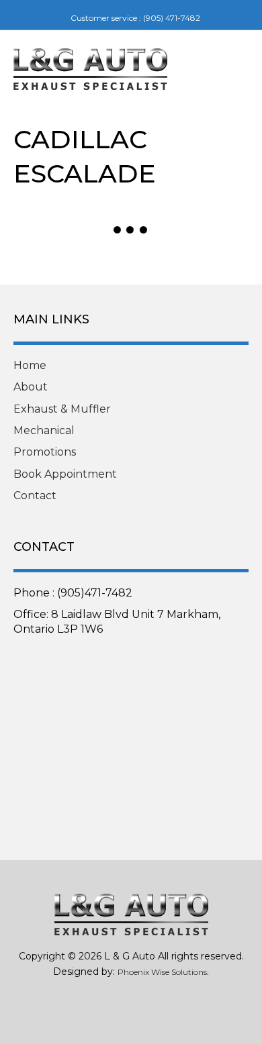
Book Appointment (65, 474)
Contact (34, 495)
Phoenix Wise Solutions (162, 972)
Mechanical (44, 430)
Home (29, 365)
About (30, 386)
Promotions (44, 452)
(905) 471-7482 (171, 18)
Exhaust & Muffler (62, 409)
